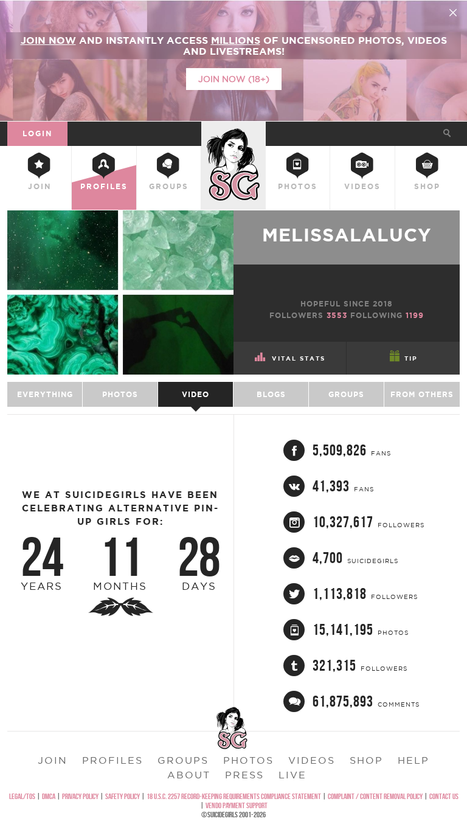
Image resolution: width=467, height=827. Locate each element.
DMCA (48, 796)
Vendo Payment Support (237, 805)
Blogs (271, 394)
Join (39, 186)
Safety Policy (122, 796)
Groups (169, 186)
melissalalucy (346, 234)
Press (244, 774)
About (188, 774)
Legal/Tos (22, 796)
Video (195, 394)
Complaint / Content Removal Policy (375, 796)
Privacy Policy (80, 796)
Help (413, 760)
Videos (362, 186)
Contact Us (443, 796)
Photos (297, 186)
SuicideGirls (233, 132)
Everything (45, 394)
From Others (422, 394)
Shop (427, 186)
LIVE (292, 774)
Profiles (104, 186)
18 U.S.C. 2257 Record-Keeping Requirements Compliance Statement (234, 796)
